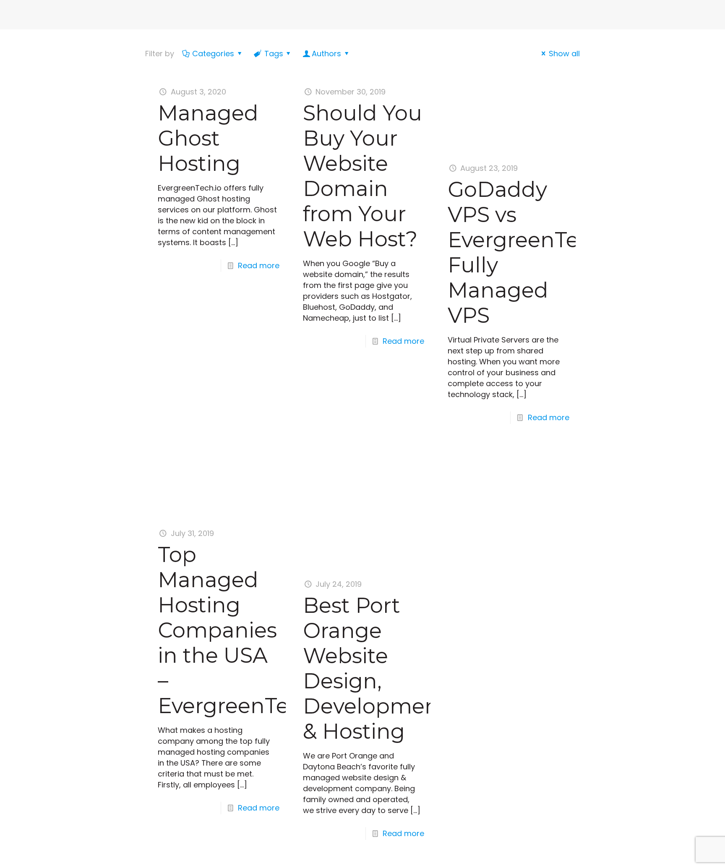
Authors (326, 53)
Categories (213, 53)
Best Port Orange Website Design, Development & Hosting (375, 668)
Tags (273, 53)
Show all (564, 53)
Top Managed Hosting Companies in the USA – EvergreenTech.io (248, 630)
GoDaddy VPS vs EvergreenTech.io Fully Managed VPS (538, 252)
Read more (258, 265)
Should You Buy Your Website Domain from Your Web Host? (362, 176)
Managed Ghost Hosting (208, 138)
